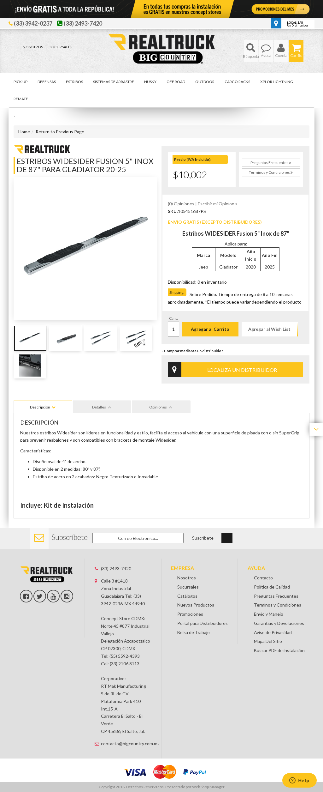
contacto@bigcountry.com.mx (126, 743)
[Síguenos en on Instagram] (67, 596)
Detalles (99, 407)
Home (24, 131)
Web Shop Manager (208, 786)
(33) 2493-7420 (116, 568)
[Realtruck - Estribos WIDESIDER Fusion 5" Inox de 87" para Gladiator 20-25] (42, 148)
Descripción (40, 407)
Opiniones (158, 407)
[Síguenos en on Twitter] (39, 596)
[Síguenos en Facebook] (26, 596)
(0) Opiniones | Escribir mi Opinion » (202, 203)
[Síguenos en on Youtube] (53, 596)
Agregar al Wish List (269, 329)
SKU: (173, 211)
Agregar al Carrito (210, 329)
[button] (251, 51)
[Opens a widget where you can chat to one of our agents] (299, 781)
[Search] (251, 51)
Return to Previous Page (60, 131)
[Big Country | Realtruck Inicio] (161, 37)
